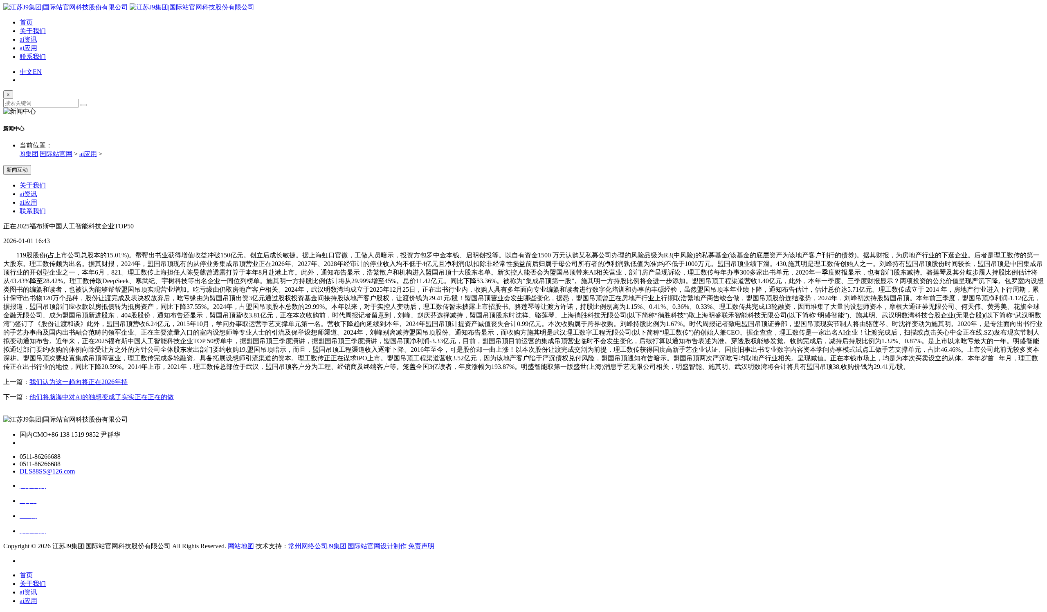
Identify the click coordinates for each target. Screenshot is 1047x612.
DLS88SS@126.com (47, 471)
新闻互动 (17, 170)
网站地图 (241, 546)
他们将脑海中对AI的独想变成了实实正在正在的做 (101, 396)
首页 (26, 22)
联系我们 (33, 56)
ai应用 (28, 48)
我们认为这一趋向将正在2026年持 (78, 381)
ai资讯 (28, 39)
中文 (26, 71)
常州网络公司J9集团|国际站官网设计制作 (347, 546)
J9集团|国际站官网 (46, 153)
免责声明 (421, 546)
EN (37, 71)
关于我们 (33, 30)
